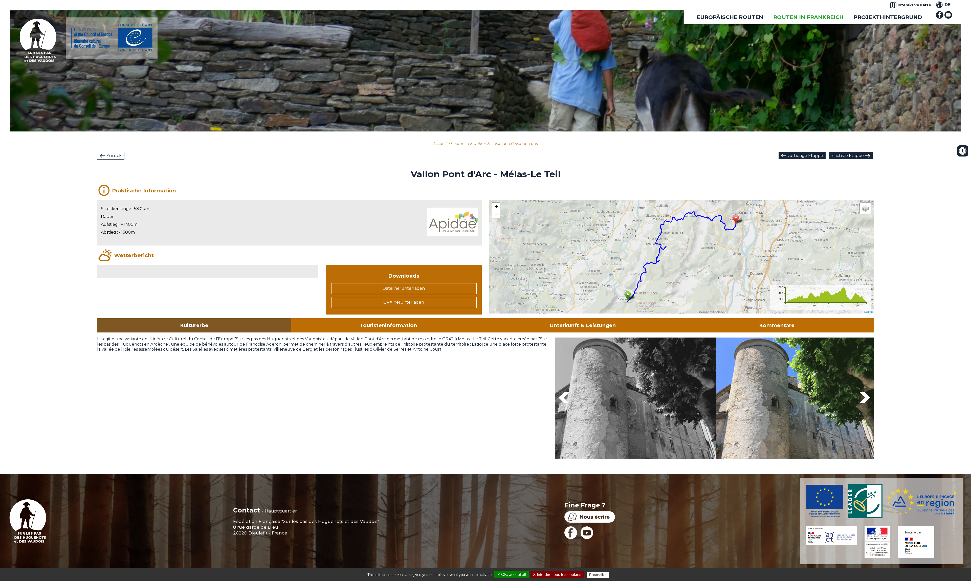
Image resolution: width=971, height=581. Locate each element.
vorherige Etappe (805, 155)
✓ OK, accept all (511, 574)
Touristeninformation (388, 325)
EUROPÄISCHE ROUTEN (730, 17)
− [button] (496, 214)
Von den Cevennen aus (516, 143)
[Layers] (865, 208)
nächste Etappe (848, 155)
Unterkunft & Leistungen (582, 325)
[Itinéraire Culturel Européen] (111, 50)
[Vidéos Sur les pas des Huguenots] (948, 17)
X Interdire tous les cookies (557, 574)
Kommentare (777, 325)
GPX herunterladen (403, 302)
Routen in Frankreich (808, 17)
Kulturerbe (194, 325)
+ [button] (496, 206)
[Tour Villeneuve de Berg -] (635, 399)
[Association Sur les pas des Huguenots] (38, 60)
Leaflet (868, 311)
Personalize (597, 575)
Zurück (114, 155)
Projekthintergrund (888, 17)
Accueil (440, 143)
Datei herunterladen (404, 288)
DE (948, 4)
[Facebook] (939, 17)
